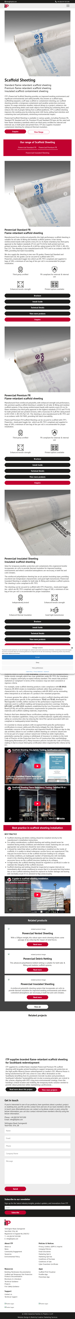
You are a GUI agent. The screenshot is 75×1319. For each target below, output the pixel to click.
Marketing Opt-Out (45, 1256)
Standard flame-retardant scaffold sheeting (28, 85)
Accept (37, 657)
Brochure (37, 295)
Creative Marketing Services (47, 1317)
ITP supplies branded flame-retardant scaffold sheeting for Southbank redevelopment (37, 1061)
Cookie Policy (29, 671)
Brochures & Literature (13, 1279)
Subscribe (15, 1212)
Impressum (46, 671)
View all (37, 1007)
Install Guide (38, 301)
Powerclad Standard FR (27, 147)
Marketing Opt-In (45, 1254)
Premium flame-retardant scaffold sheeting (28, 88)
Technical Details (37, 307)
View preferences (37, 668)
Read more (37, 944)
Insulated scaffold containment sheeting (26, 91)
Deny (37, 662)
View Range (38, 132)
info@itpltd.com (11, 2)
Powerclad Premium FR (48, 147)
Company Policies (45, 1249)
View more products (37, 313)
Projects (7, 1284)
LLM (51, 1314)
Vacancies (8, 1254)
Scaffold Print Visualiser (47, 1272)
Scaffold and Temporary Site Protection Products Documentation (18, 1275)
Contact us (8, 1294)
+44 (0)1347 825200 (63, 2)
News (6, 1249)
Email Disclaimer (45, 1251)
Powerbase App (44, 1277)
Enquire (15, 131)
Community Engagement (13, 1251)
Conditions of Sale (45, 1261)
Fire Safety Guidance (12, 1286)
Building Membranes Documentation (18, 1272)
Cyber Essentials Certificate (48, 1264)
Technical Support (11, 1297)
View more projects (49, 1090)
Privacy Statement (38, 671)
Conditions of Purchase (47, 1259)
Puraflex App (43, 1274)
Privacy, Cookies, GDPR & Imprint (50, 1246)
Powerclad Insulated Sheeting (37, 153)
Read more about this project (21, 1089)
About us (8, 1246)
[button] (72, 648)
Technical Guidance (11, 1281)
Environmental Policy (12, 1256)
